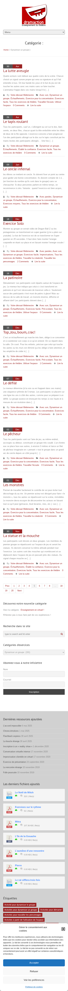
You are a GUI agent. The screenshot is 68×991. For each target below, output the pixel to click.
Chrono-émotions (11, 731)
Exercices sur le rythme (28, 807)
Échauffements (18, 98)
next (19, 590)
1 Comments (46, 363)
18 (61, 586)
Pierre (18, 865)
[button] (63, 929)
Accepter (34, 962)
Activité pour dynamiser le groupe (19, 905)
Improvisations (46, 254)
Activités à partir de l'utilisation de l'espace (23, 920)
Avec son (44, 95)
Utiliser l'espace (30, 312)
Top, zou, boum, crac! (19, 332)
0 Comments (19, 105)
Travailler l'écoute (46, 102)
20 (12, 590)
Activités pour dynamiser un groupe (20, 910)
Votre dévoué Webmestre (22, 95)
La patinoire (12, 277)
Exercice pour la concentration (40, 98)
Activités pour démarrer (51, 910)
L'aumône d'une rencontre (29, 851)
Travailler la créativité (33, 258)
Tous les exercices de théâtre (22, 102)
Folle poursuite (10, 772)
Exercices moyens (11, 203)
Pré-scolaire (47, 309)
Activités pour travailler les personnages (22, 915)
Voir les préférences (34, 980)
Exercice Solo (13, 223)
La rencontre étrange (12, 767)
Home (6, 50)
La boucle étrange (11, 741)
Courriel (7, 679)
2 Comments (23, 261)
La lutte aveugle (16, 70)
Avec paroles (46, 197)
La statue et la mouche (21, 535)
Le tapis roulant (15, 121)
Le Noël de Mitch (24, 792)
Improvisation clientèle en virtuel (18, 757)
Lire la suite (35, 105)
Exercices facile (44, 149)
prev (7, 586)
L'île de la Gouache (25, 836)
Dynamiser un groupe (49, 146)
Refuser (34, 971)
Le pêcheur (11, 433)
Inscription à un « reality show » (17, 746)
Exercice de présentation (14, 762)
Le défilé (10, 383)
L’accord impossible (12, 726)
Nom (5, 669)
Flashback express (12, 736)
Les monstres (13, 484)
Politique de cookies (34, 987)
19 (6, 590)
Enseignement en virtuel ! (32, 610)
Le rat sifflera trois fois (27, 880)
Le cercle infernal (16, 169)
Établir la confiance (27, 149)
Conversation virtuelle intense (16, 751)
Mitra (18, 821)
